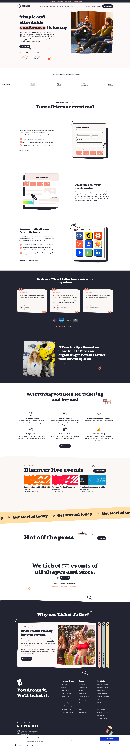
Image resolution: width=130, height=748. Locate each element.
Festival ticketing (101, 715)
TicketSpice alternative (103, 700)
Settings (29, 745)
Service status (83, 712)
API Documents (83, 706)
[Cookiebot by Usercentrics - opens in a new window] (18, 745)
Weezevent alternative (103, 706)
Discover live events (102, 693)
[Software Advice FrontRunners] (54, 320)
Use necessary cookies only (109, 743)
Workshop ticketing (102, 712)
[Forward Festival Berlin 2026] (37, 480)
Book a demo (83, 687)
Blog (80, 709)
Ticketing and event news (104, 687)
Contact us (82, 684)
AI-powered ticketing (103, 718)
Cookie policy (65, 703)
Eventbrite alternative (103, 696)
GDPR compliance (66, 709)
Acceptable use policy (67, 700)
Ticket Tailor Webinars (103, 684)
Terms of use (65, 690)
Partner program (84, 696)
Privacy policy (65, 696)
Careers (63, 687)
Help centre (82, 693)
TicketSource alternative (103, 703)
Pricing (67, 6)
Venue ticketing (101, 709)
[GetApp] (75, 320)
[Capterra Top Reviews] (68, 320)
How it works (44, 6)
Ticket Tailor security (67, 712)
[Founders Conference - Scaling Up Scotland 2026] (92, 480)
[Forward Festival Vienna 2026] (65, 480)
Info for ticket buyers (67, 706)
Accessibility (82, 700)
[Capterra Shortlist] (61, 320)
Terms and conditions (67, 693)
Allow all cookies (109, 738)
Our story (64, 684)
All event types (101, 690)
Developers (82, 703)
